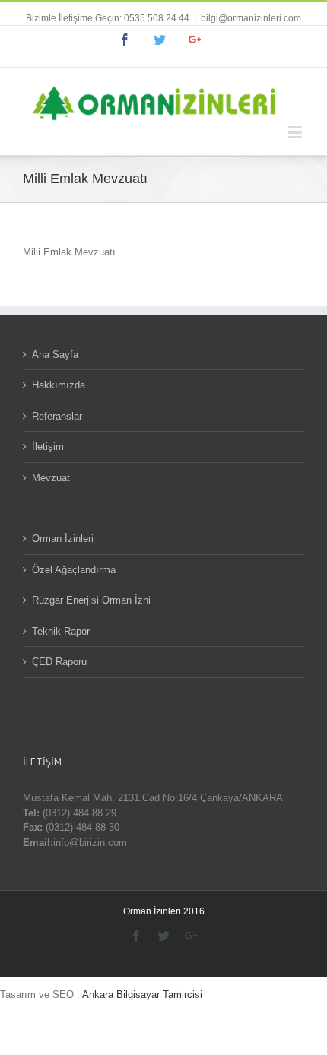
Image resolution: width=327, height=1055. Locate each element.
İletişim (48, 446)
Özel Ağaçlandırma (74, 569)
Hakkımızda (58, 385)
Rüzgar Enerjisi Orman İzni (91, 600)
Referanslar (57, 416)
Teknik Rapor (61, 631)
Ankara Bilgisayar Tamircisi (142, 994)
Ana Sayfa (55, 354)
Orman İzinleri (63, 538)
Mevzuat (51, 477)
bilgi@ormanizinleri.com (251, 18)
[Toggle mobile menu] (296, 132)
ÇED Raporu (59, 661)
